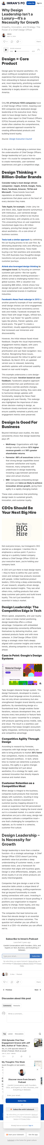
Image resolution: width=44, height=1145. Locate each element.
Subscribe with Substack (23, 1109)
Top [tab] (4, 1034)
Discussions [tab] (19, 1034)
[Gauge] (38, 50)
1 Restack (19, 974)
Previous (9, 990)
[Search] (40, 1034)
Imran (9, 34)
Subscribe (31, 3)
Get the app (33, 1134)
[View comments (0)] (12, 41)
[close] (37, 1069)
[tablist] (11, 1005)
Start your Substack (16, 1134)
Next (36, 990)
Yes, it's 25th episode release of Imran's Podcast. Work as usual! (14, 1049)
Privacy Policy (25, 1119)
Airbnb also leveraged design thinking (20, 266)
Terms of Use (33, 961)
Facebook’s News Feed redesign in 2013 (20, 299)
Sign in (39, 3)
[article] (22, 1048)
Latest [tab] (10, 1034)
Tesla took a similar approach (16, 240)
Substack (10, 1140)
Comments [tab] (7, 1006)
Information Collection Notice (24, 963)
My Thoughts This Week (13, 1062)
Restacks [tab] (16, 1006)
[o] (38, 1043)
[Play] (6, 50)
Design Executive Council (20, 139)
